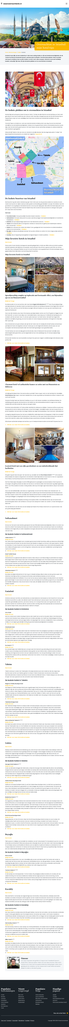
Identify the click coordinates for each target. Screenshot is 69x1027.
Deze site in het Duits (60, 1013)
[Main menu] (66, 3)
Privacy (32, 1020)
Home (6, 52)
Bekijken (44, 216)
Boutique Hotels (40, 1002)
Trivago (55, 996)
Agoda (54, 994)
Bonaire (3, 996)
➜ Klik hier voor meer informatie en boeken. (17, 343)
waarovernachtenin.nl (12, 4)
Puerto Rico (21, 998)
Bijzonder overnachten (42, 998)
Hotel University (40, 994)
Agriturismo (39, 1000)
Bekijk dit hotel (9, 539)
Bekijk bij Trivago (9, 301)
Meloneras (21, 996)
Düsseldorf (4, 1000)
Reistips (38, 1004)
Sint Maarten (4, 1006)
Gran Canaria (4, 1002)
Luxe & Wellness (40, 996)
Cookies (27, 1020)
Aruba (2, 994)
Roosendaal (21, 1002)
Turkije (19, 52)
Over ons (3, 1020)
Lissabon (3, 1004)
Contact (9, 1020)
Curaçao (3, 998)
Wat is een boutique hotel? (60, 1002)
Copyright (15, 1020)
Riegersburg (21, 1000)
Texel (2, 1008)
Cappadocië (38, 134)
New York (20, 994)
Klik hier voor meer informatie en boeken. (18, 551)
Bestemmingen (13, 52)
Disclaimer (21, 1020)
